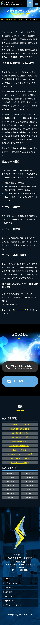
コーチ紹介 (9, 587)
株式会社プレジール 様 (19, 429)
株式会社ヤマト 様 (18, 437)
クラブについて (11, 583)
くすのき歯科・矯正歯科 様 (19, 446)
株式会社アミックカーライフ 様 (19, 454)
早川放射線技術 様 (18, 433)
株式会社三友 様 (19, 450)
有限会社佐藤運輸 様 (19, 441)
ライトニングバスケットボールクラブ (13, 3)
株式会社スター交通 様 (19, 463)
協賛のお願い (10, 600)
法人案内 (8, 591)
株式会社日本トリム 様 (19, 458)
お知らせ (8, 596)
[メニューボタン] (36, 3)
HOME (7, 578)
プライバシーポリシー (14, 605)
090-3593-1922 (22, 567)
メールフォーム (20, 309)
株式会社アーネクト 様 (19, 424)
